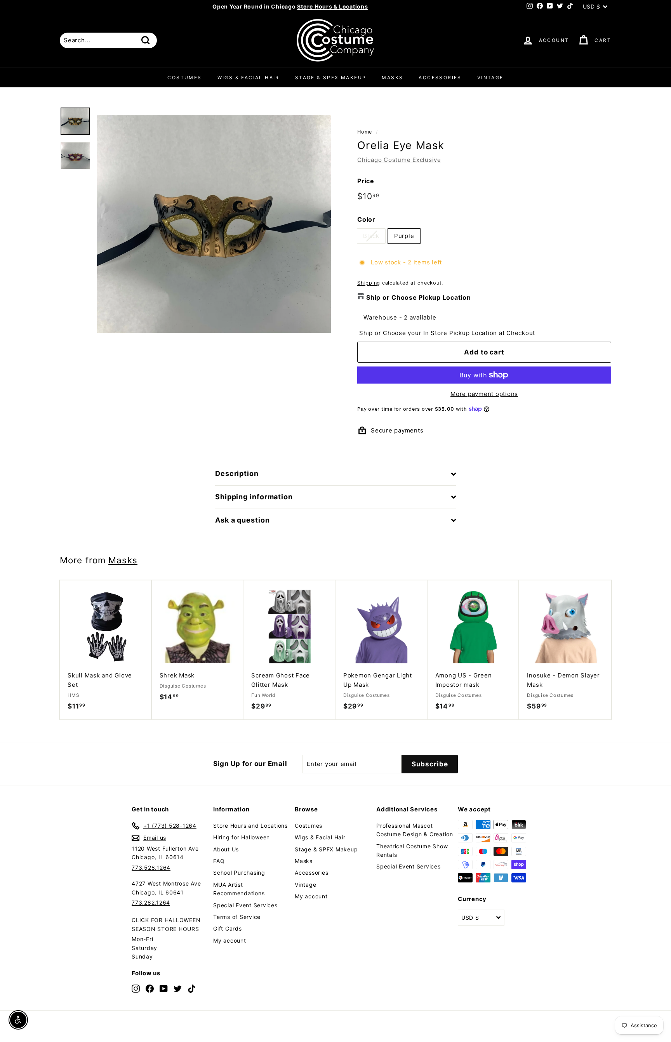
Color (366, 219)
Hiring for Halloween (241, 837)
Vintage (490, 77)
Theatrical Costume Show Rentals (412, 850)
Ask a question (242, 520)
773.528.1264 (151, 867)
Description (237, 473)
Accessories (440, 77)
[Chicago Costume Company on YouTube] (164, 988)
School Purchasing (239, 872)
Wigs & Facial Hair (248, 77)
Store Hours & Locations (332, 6)
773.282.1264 (151, 902)
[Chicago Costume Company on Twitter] (178, 988)
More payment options (484, 394)
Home (364, 132)
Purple (404, 236)
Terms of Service (237, 916)
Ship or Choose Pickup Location (418, 297)
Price (365, 181)
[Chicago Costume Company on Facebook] (150, 988)
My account (229, 940)
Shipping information (254, 497)
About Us (226, 849)
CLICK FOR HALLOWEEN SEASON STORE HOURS (166, 924)
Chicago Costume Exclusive (399, 159)
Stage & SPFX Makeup (331, 77)
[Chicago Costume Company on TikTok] (192, 988)
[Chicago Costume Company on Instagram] (136, 988)
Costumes (184, 77)
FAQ (218, 861)
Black (371, 236)
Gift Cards (227, 928)
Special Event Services (245, 905)
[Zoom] (214, 224)
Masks (392, 77)
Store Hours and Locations (250, 825)
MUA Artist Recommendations (238, 888)
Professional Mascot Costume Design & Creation (414, 829)
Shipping (368, 283)
